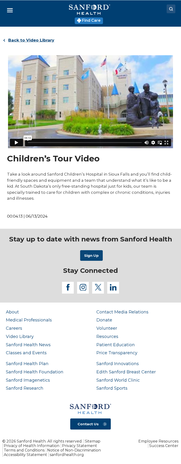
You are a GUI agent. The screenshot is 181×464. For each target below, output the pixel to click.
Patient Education (115, 344)
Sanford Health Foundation (34, 372)
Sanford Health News (28, 344)
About (12, 312)
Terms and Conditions (24, 450)
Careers (14, 328)
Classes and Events (26, 352)
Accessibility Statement (25, 454)
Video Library (20, 336)
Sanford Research (24, 388)
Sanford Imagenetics (28, 380)
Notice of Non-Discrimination (74, 450)
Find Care (91, 20)
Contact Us (88, 424)
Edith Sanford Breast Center (126, 372)
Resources (107, 336)
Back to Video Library (31, 40)
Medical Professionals (29, 320)
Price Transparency (116, 352)
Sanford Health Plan (27, 363)
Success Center (163, 445)
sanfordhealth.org (67, 454)
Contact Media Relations (122, 312)
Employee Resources (158, 441)
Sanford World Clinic (118, 380)
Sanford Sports (112, 388)
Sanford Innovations (117, 363)
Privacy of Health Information (31, 445)
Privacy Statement (79, 445)
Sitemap (92, 441)
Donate (104, 320)
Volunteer (106, 328)
